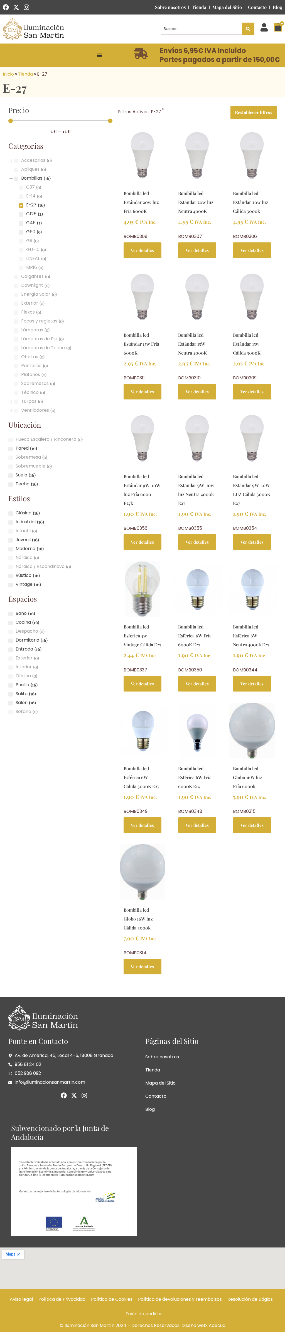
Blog (277, 7)
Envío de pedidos (144, 1314)
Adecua (217, 1325)
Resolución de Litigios (250, 1299)
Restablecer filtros (253, 112)
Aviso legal (21, 1299)
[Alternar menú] (99, 55)
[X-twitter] (16, 7)
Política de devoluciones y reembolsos (180, 1299)
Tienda (199, 7)
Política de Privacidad (61, 1299)
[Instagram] (26, 7)
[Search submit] (248, 29)
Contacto (257, 7)
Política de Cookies (111, 1299)
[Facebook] (6, 7)
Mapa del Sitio (227, 7)
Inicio (8, 74)
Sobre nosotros (170, 7)
